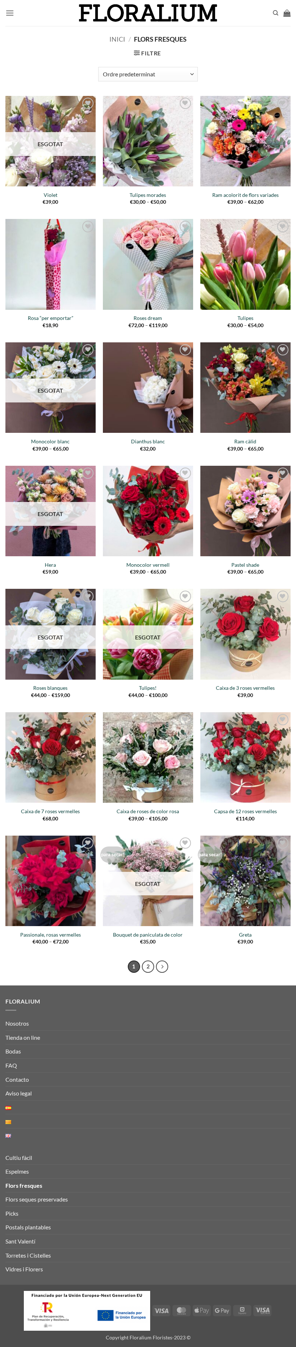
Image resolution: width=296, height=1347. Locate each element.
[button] (9, 13)
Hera (50, 565)
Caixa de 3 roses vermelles (245, 688)
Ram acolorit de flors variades (245, 195)
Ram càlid (245, 441)
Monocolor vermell (148, 565)
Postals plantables (28, 1227)
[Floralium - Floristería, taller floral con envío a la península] (148, 13)
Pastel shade (245, 565)
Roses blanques (50, 688)
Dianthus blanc (148, 441)
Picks (11, 1213)
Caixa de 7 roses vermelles (50, 811)
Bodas (13, 1051)
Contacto (17, 1079)
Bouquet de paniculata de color (148, 935)
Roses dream (148, 318)
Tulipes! (148, 688)
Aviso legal (18, 1093)
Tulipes (245, 318)
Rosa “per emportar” (50, 318)
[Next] (162, 966)
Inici (117, 39)
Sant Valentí (20, 1241)
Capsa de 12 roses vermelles (245, 811)
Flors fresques (23, 1185)
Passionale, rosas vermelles (50, 935)
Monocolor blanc (50, 441)
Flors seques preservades (36, 1199)
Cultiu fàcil (18, 1157)
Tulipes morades (148, 195)
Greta (245, 935)
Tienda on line (22, 1037)
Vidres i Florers (24, 1269)
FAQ (11, 1065)
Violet (50, 195)
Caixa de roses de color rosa (148, 811)
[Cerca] (275, 13)
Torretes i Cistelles (28, 1255)
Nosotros (17, 1023)
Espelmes (17, 1171)
